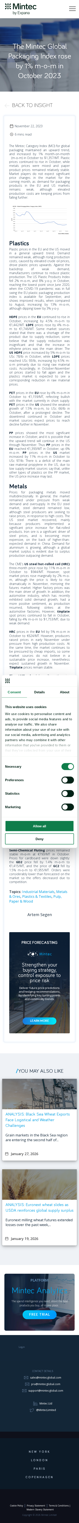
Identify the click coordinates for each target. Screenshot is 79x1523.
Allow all (39, 826)
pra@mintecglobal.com (45, 1384)
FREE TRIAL (39, 1315)
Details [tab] (39, 692)
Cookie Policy (16, 1505)
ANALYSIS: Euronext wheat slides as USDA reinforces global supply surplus (39, 1208)
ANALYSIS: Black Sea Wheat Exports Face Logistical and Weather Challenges (37, 1120)
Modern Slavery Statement (40, 1509)
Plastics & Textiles (37, 896)
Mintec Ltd (46, 1403)
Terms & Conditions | (59, 1505)
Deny (39, 839)
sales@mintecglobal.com (45, 1377)
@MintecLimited (46, 1410)
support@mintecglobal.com (45, 1390)
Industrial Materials (38, 891)
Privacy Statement (36, 1505)
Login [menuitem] (22, 1347)
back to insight (32, 105)
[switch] (67, 780)
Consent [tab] (14, 692)
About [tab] (65, 692)
